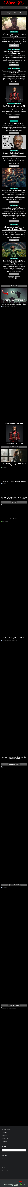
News (10, 49)
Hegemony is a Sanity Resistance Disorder (14, 481)
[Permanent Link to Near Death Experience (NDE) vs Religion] (14, 249)
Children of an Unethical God (14, 123)
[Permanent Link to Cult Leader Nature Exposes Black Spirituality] (14, 23)
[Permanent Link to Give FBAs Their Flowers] (14, 511)
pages (3, 1164)
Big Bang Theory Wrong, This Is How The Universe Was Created (14, 757)
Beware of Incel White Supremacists (14, 190)
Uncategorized (5, 1167)
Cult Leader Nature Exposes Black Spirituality (14, 35)
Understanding (14, 31)
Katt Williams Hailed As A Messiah (14, 106)
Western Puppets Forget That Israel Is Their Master (14, 72)
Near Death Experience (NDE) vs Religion (14, 262)
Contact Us (4, 1141)
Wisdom (4, 1173)
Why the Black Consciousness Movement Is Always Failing (14, 228)
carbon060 (6, 38)
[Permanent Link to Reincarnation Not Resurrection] (14, 364)
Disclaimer (4, 1135)
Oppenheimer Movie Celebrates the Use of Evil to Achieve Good (14, 209)
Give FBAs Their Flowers (14, 519)
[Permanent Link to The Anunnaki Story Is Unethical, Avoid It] (14, 579)
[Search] (26, 8)
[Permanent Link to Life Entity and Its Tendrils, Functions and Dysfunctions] (14, 455)
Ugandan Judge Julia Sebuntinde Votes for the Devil (14, 53)
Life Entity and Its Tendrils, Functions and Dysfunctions (14, 464)
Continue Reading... (14, 45)
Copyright (4, 1132)
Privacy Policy (5, 1138)
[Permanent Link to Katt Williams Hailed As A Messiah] (14, 94)
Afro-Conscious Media (17, 1185)
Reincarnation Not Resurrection (14, 423)
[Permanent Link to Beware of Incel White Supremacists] (14, 177)
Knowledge (9, 103)
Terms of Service (6, 1129)
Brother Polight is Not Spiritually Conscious (14, 154)
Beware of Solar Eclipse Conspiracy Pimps (14, 304)
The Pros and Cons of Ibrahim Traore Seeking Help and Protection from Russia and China (14, 498)
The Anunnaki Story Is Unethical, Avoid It (14, 638)
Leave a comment (20, 38)
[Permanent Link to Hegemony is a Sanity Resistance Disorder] (14, 473)
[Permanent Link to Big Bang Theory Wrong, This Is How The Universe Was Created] (14, 698)
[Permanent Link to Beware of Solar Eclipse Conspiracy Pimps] (14, 295)
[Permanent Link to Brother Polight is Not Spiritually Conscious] (14, 142)
